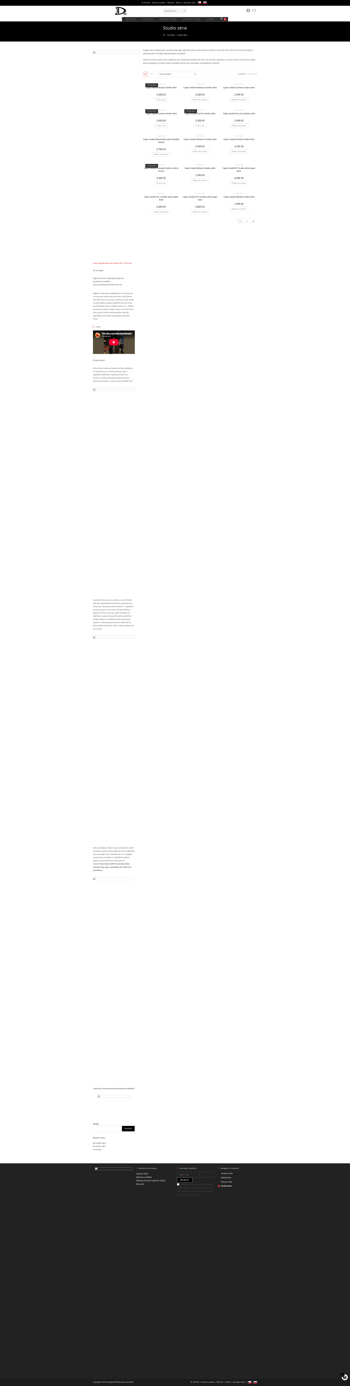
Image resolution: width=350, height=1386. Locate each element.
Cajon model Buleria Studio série (200, 168)
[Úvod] (164, 35)
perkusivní (99, 281)
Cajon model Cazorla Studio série (161, 113)
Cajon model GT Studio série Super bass (239, 169)
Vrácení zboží (142, 1173)
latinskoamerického (107, 284)
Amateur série (227, 1173)
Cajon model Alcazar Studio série (161, 87)
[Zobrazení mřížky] (145, 74)
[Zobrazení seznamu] (151, 74)
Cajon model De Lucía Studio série (239, 113)
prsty (107, 293)
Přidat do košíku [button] (200, 99)
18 (249, 74)
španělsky (112, 278)
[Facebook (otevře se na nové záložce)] (248, 11)
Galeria (179, 2)
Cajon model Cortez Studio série (200, 113)
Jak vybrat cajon (190, 2)
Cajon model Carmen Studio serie (239, 87)
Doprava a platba (158, 2)
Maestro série (226, 1182)
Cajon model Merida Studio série (239, 196)
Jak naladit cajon (99, 1143)
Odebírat (184, 1180)
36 (252, 74)
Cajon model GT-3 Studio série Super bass (200, 198)
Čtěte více (161, 99)
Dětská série (226, 1177)
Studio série (182, 35)
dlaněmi (114, 293)
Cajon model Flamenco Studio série (200, 139)
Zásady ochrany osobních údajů (150, 1180)
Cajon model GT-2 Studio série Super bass (161, 198)
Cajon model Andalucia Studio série (200, 87)
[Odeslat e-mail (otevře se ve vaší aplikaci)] (254, 10)
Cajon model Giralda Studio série (239, 139)
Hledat (96, 1124)
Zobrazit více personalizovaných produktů (113, 1088)
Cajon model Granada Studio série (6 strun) (161, 169)
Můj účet (170, 2)
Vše (255, 74)
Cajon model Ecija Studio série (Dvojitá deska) (161, 140)
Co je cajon (98, 270)
